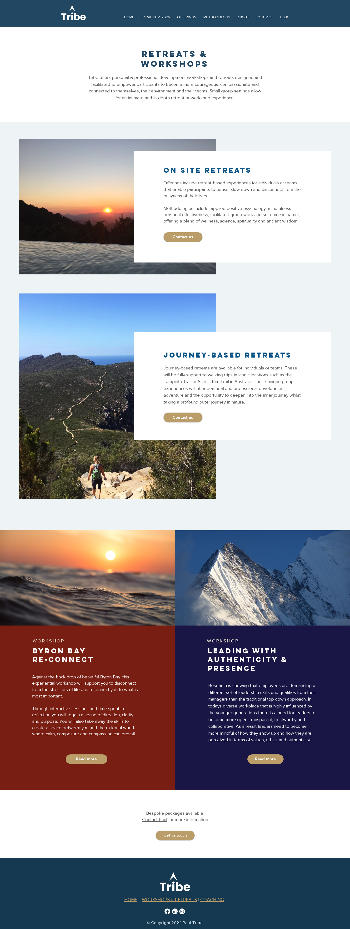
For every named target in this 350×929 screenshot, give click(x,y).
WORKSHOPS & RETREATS (169, 899)
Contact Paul (154, 819)
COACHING (212, 899)
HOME (130, 899)
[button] (187, 17)
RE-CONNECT (63, 659)
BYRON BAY (59, 650)
